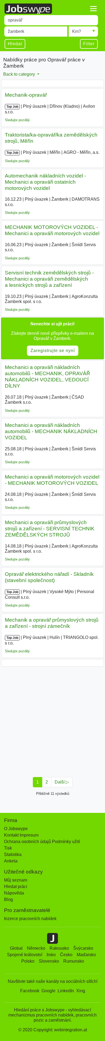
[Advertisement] (52, 720)
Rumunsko (73, 961)
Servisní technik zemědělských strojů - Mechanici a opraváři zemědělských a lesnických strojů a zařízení (49, 279)
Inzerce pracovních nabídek (30, 918)
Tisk (8, 848)
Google (48, 990)
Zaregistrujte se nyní (52, 350)
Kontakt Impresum (21, 835)
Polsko (27, 961)
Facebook (29, 990)
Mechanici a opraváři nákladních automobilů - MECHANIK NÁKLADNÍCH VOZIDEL (51, 431)
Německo (36, 948)
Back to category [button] (19, 74)
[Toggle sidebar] (93, 9)
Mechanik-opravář (26, 95)
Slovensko (49, 961)
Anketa (11, 861)
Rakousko (59, 948)
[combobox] (51, 20)
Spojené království (24, 954)
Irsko (51, 954)
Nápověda (14, 893)
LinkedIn (66, 990)
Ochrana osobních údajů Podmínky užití (42, 841)
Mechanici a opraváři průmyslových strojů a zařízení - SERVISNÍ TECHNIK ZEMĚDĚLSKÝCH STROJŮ (49, 529)
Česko (66, 954)
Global (16, 948)
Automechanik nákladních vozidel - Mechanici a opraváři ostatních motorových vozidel (45, 182)
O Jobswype (16, 828)
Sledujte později (17, 120)
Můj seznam (15, 880)
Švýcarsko (83, 948)
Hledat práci (15, 886)
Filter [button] (88, 43)
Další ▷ (62, 782)
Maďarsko (86, 954)
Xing (80, 990)
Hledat (15, 43)
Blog (8, 899)
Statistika (13, 854)
